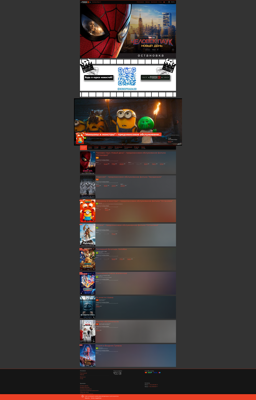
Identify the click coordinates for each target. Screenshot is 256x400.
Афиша (147, 2)
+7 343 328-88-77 (153, 384)
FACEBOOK (120, 373)
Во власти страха (104, 297)
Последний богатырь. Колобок (111, 249)
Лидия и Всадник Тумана (109, 345)
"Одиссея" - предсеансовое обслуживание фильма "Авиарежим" (129, 177)
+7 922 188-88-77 (153, 386)
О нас (160, 2)
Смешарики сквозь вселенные (111, 273)
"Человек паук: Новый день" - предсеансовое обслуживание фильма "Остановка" (131, 154)
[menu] (132, 2)
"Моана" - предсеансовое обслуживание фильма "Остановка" (127, 225)
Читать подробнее (96, 398)
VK (115, 373)
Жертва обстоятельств (107, 321)
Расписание (140, 2)
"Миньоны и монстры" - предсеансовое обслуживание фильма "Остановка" (134, 201)
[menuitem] (140, 2)
